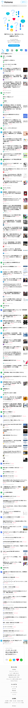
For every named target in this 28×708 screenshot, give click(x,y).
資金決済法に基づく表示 (14, 677)
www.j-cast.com (7, 386)
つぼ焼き (5, 101)
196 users (22, 630)
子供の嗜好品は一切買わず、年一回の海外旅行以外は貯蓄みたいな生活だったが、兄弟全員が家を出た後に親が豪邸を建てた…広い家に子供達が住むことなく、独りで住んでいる (12, 107)
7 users (12, 71)
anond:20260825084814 (9, 614)
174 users (7, 533)
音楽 (5, 129)
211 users (6, 582)
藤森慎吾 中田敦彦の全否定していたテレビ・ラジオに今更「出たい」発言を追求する (12, 193)
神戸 (5, 57)
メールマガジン (14, 692)
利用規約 (14, 669)
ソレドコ (14, 694)
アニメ (5, 62)
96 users (6, 194)
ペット (5, 494)
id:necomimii (6, 438)
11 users (9, 210)
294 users (19, 280)
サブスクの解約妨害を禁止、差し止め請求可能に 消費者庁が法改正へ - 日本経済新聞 (12, 222)
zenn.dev (6, 276)
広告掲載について (8, 702)
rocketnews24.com (8, 401)
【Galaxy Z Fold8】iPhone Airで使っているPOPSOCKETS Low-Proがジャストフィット (12, 453)
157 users (5, 294)
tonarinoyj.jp (6, 203)
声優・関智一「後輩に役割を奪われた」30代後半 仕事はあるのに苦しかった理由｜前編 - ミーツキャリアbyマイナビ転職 (12, 235)
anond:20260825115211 (8, 599)
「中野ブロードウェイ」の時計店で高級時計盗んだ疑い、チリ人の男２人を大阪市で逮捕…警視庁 (12, 341)
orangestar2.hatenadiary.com (9, 166)
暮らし (5, 469)
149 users (5, 183)
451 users (5, 368)
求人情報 (14, 700)
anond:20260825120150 (9, 594)
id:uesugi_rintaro (7, 443)
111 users (15, 476)
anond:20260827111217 (8, 421)
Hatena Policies (14, 680)
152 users (16, 348)
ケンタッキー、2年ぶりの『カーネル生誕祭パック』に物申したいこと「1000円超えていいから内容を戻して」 (12, 398)
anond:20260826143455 (9, 509)
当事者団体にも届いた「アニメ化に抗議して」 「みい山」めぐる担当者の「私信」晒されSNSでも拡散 (12, 383)
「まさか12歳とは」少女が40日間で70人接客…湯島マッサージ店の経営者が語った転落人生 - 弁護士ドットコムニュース (12, 228)
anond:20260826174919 (9, 503)
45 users (14, 311)
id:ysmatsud (6, 514)
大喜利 (5, 189)
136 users (24, 416)
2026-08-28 (6, 305)
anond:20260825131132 (9, 584)
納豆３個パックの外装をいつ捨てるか (11, 467)
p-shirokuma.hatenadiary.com (10, 370)
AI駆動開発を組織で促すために (9, 360)
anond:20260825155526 (9, 579)
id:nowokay (6, 427)
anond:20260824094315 (9, 548)
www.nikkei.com (7, 136)
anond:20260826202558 (9, 477)
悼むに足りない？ (7, 463)
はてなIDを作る (14, 45)
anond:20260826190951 (9, 498)
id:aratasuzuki (7, 448)
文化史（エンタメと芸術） (9, 473)
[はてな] (7, 2)
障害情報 (14, 690)
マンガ (5, 161)
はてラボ (14, 688)
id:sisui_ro (6, 102)
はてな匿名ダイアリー (8, 413)
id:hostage (6, 461)
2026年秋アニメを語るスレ (9, 60)
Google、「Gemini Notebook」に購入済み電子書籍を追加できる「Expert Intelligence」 (12, 176)
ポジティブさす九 (7, 187)
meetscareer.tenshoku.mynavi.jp (10, 239)
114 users (7, 177)
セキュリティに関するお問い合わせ (14, 679)
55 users (10, 123)
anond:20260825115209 (9, 605)
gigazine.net (6, 143)
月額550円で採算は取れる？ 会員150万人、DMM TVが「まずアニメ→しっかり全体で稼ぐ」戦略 (12, 322)
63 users (4, 201)
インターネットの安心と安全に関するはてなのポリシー (12, 651)
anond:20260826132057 (9, 518)
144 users (7, 258)
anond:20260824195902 (9, 628)
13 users (8, 507)
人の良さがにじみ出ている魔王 (9, 392)
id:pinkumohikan (7, 269)
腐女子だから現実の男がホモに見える (11, 114)
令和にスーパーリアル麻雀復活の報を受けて (12, 416)
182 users (5, 603)
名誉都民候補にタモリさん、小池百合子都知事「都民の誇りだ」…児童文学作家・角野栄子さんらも (12, 76)
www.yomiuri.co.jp (7, 79)
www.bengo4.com (7, 231)
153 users (5, 301)
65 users (6, 134)
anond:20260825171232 (9, 574)
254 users (6, 335)
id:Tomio (6, 559)
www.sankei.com (7, 296)
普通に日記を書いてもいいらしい (10, 435)
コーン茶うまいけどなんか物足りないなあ (12, 537)
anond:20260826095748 (9, 539)
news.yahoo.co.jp (7, 90)
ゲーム (5, 94)
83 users (17, 216)
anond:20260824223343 (9, 632)
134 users (6, 223)
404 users (16, 612)
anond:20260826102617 (9, 543)
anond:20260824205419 (9, 638)
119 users (21, 467)
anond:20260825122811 (9, 588)
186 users (11, 342)
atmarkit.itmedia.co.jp (8, 303)
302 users (7, 377)
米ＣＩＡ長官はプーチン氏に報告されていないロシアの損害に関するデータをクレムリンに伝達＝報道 (12, 70)
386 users (10, 274)
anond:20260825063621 (9, 620)
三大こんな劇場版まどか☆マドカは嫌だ (11, 517)
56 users (19, 229)
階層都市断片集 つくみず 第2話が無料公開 (12, 159)
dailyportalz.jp (7, 218)
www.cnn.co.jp (7, 246)
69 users (8, 110)
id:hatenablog (7, 157)
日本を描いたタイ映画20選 (9, 577)
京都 (5, 390)
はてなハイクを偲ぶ (8, 66)
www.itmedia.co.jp (7, 178)
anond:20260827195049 (9, 379)
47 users (10, 141)
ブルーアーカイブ (6, 92)
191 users (5, 552)
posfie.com (6, 212)
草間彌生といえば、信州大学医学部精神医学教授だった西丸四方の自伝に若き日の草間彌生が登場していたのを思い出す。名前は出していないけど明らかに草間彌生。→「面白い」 (12, 208)
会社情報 (6, 700)
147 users (6, 288)
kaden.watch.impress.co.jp (9, 260)
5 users (16, 501)
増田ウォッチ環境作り (8, 411)
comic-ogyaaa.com (8, 185)
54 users (11, 641)
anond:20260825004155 (9, 624)
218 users (18, 360)
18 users (13, 597)
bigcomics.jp (6, 172)
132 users (12, 323)
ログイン (24, 2)
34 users (17, 608)
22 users (19, 266)
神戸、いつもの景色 (7, 56)
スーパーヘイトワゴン (8, 626)
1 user (19, 155)
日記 (5, 307)
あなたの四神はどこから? (8, 471)
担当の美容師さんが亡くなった (9, 496)
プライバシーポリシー (14, 671)
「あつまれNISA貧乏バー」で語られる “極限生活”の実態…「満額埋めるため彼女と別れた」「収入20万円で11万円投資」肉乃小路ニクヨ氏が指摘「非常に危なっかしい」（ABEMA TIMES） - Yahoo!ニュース (12, 84)
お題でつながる (7, 264)
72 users (7, 573)
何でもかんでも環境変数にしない (10, 266)
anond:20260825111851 (8, 610)
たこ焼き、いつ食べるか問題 (9, 586)
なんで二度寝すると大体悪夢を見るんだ (11, 262)
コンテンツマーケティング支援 (18, 702)
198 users (6, 356)
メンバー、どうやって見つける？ (10, 128)
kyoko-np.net (7, 349)
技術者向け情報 (20, 700)
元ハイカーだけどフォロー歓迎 (9, 64)
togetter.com (6, 112)
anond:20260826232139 (9, 465)
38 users (21, 622)
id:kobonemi (6, 565)
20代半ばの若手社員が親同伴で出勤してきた (12, 541)
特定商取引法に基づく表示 (14, 675)
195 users (14, 522)
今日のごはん (6, 567)
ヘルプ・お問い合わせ (14, 673)
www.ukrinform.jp (7, 72)
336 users (13, 547)
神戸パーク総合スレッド (8, 96)
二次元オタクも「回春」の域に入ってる (11, 420)
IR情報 (10, 700)
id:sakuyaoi (6, 489)
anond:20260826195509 (9, 484)
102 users (22, 517)
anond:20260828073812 (9, 312)
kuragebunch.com (7, 643)
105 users (25, 541)
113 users (5, 251)
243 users (5, 244)
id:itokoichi (6, 455)
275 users (5, 238)
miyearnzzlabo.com (8, 196)
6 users (14, 626)
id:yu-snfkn (6, 318)
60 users (18, 149)
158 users (5, 115)
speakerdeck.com (7, 363)
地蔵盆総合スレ (6, 388)
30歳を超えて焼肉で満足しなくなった (11, 630)
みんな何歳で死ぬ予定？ (8, 612)
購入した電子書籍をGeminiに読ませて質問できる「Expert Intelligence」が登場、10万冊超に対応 (12, 140)
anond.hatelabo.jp (7, 117)
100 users (9, 164)
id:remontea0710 (7, 432)
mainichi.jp (6, 253)
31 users (4, 88)
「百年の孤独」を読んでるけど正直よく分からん (13, 372)
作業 (4, 458)
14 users (10, 77)
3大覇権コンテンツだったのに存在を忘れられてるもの (14, 602)
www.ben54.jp (7, 409)
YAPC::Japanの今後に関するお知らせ (11, 551)
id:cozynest (6, 529)
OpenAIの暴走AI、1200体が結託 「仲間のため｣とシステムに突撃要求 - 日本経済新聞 (12, 334)
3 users (6, 425)
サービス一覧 (14, 686)
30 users (22, 420)
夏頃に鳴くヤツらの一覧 (8, 476)
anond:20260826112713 (9, 535)
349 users (6, 618)
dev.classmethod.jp (8, 289)
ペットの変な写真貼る (8, 492)
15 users (18, 496)
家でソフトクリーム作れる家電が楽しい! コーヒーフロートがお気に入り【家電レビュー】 (12, 257)
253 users (13, 384)
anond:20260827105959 (9, 417)
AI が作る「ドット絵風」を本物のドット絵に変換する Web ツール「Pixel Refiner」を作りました (12, 273)
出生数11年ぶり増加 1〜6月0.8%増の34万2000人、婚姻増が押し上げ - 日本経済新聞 (12, 133)
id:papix (5, 554)
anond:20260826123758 (9, 524)
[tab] (3, 50)
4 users (14, 563)
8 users (12, 463)
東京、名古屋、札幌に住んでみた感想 (11, 622)
